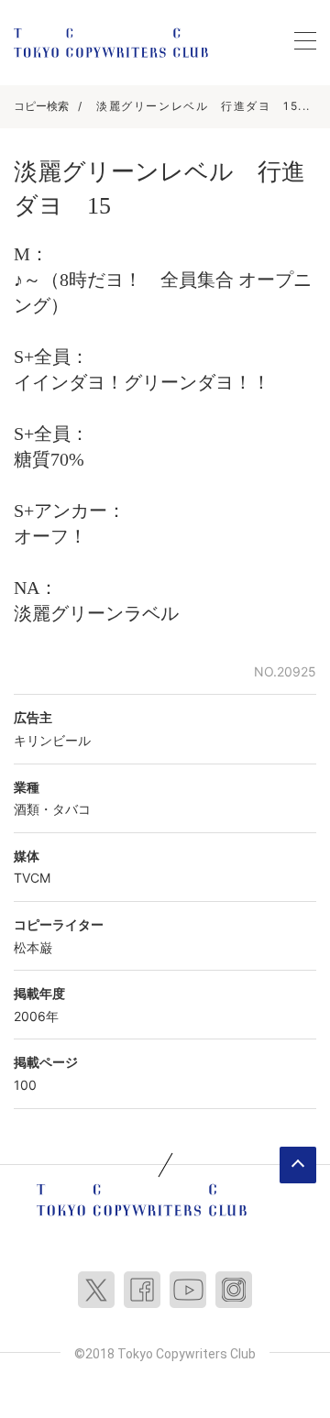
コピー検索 (41, 106)
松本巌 (33, 947)
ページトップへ (298, 1165)
